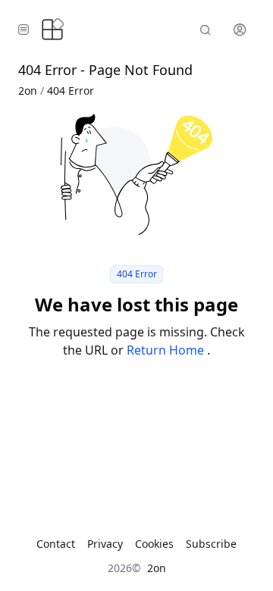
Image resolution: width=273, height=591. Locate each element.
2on (27, 90)
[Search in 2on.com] (205, 29)
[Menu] (23, 29)
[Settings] (239, 29)
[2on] (52, 29)
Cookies (154, 543)
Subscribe (211, 543)
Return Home (167, 350)
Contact (55, 543)
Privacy (105, 543)
